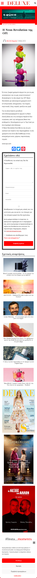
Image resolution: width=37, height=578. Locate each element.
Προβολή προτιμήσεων (18, 571)
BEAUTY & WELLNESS (9, 24)
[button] (34, 543)
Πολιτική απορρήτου (11, 238)
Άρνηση (18, 566)
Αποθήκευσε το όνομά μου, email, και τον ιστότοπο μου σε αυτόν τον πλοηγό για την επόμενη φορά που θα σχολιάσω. (18, 212)
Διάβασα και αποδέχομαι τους (16, 236)
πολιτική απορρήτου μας (13, 231)
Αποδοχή (19, 560)
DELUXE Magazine (12, 41)
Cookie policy (17, 575)
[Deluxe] (18, 5)
